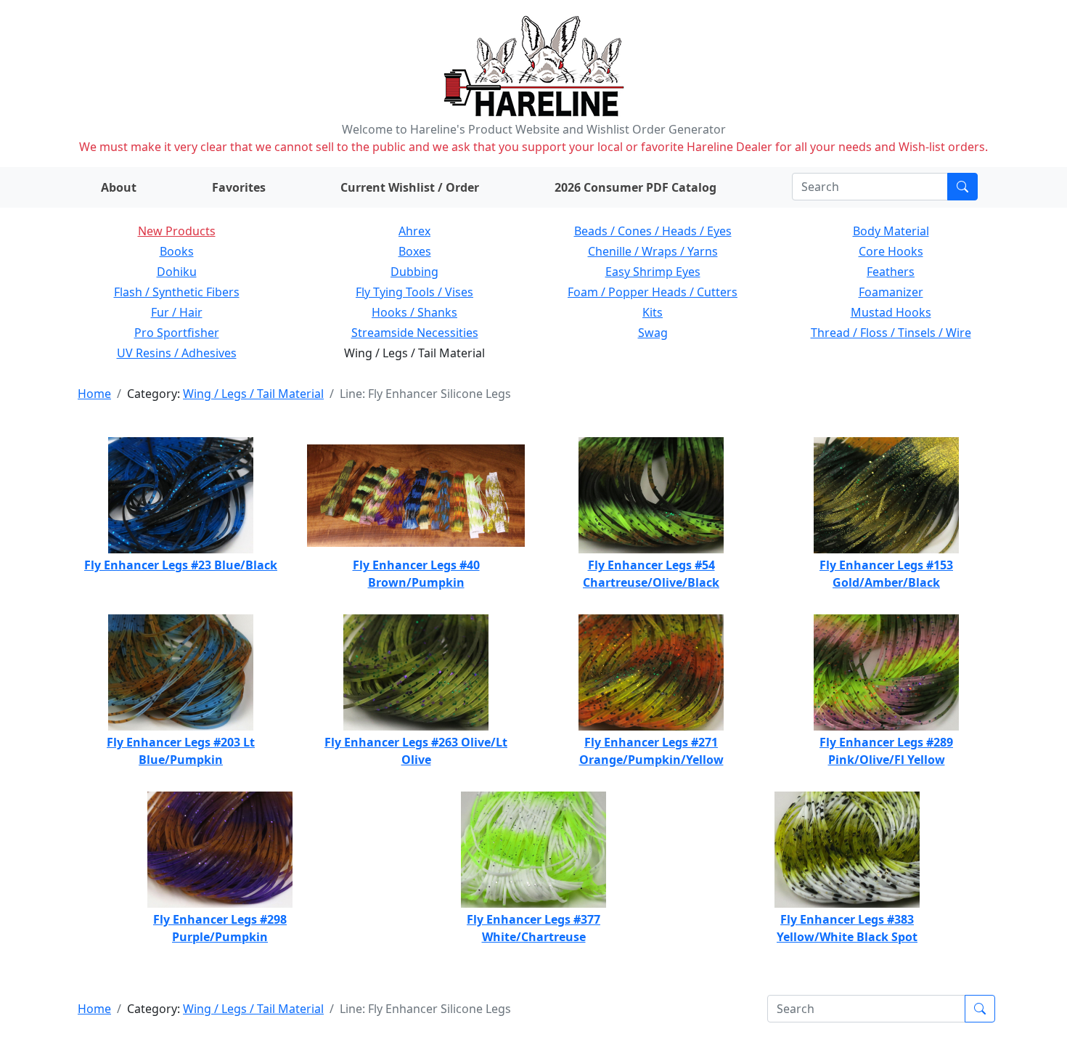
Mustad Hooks (891, 312)
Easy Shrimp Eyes (652, 272)
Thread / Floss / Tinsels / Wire (891, 333)
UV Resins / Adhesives (177, 353)
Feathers (891, 272)
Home (94, 394)
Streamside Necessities (414, 333)
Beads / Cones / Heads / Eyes (653, 231)
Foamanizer (891, 292)
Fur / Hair (177, 312)
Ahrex (414, 231)
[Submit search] (962, 186)
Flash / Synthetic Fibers (177, 292)
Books (177, 251)
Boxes (414, 251)
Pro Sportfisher (176, 333)
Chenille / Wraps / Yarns (653, 251)
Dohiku (177, 272)
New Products (177, 231)
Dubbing (414, 272)
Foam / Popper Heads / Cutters (652, 292)
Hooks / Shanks (414, 312)
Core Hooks (891, 251)
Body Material (891, 231)
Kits (652, 312)
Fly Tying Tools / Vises (414, 292)
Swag (653, 333)
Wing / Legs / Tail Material (253, 394)
